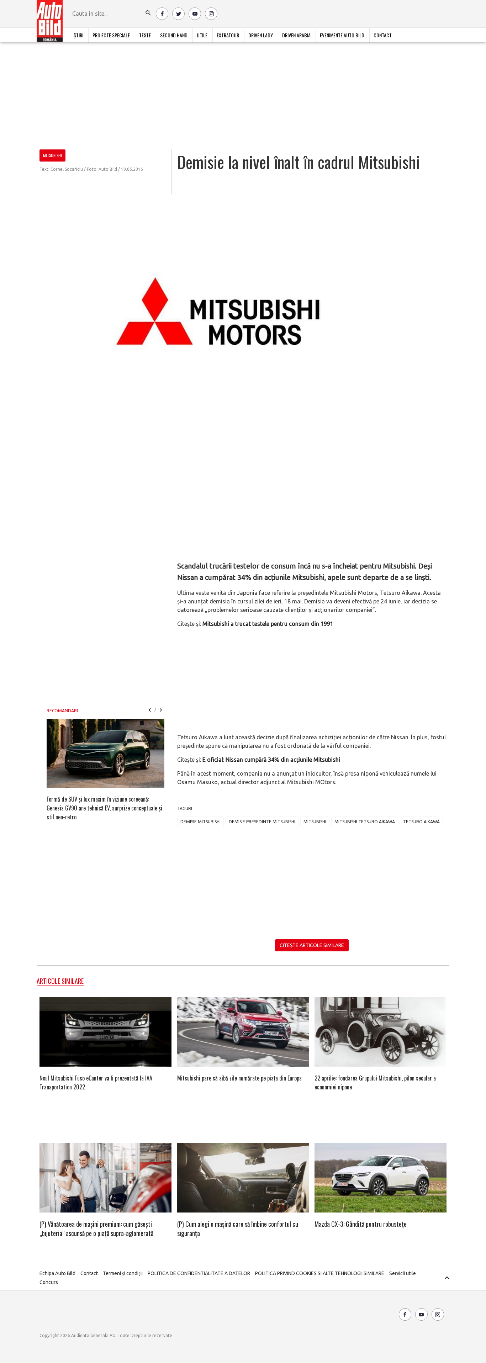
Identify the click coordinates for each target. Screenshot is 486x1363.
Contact (383, 35)
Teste (145, 35)
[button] (148, 13)
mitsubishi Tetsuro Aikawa (364, 821)
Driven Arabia (296, 35)
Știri (78, 35)
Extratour (228, 35)
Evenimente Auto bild (342, 35)
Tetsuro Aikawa (421, 821)
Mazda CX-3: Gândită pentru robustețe (361, 1224)
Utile (202, 35)
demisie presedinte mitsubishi (262, 821)
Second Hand (173, 35)
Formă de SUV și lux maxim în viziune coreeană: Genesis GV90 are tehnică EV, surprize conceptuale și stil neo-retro (104, 808)
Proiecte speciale (111, 35)
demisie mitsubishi (200, 821)
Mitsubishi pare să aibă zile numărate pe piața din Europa (239, 1078)
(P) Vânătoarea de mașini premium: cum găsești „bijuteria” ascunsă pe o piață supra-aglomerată (96, 1228)
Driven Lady (260, 35)
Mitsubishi (314, 821)
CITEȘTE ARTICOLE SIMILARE (312, 945)
